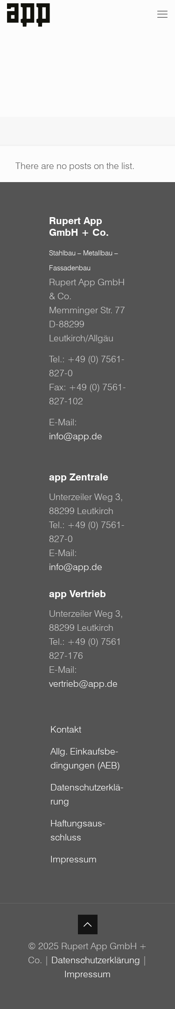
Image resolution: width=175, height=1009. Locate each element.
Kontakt (65, 729)
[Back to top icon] (88, 924)
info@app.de (75, 436)
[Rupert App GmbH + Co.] (31, 14)
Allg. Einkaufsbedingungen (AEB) (85, 758)
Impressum (73, 859)
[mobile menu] (162, 14)
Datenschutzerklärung (87, 794)
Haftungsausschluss (77, 830)
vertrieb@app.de (83, 683)
